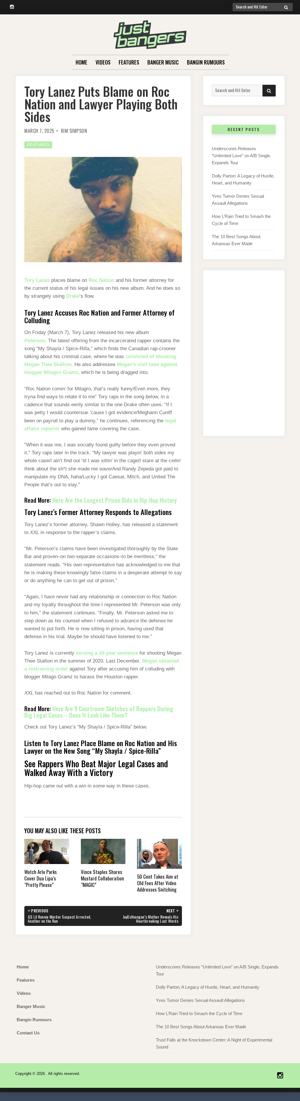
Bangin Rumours (206, 62)
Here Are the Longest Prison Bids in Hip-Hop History (114, 500)
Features (129, 62)
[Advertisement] (244, 359)
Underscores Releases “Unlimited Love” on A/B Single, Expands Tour (241, 155)
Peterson (34, 340)
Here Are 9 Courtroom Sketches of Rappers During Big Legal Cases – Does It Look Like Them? (98, 711)
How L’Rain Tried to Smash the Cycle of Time (199, 1013)
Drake (72, 296)
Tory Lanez (37, 280)
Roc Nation (101, 280)
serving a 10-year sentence (107, 653)
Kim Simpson (74, 130)
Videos (103, 62)
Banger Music (163, 62)
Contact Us (28, 1032)
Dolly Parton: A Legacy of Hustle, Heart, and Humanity (207, 987)
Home (81, 62)
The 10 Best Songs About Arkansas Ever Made (201, 1026)
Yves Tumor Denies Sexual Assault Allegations (200, 1000)
